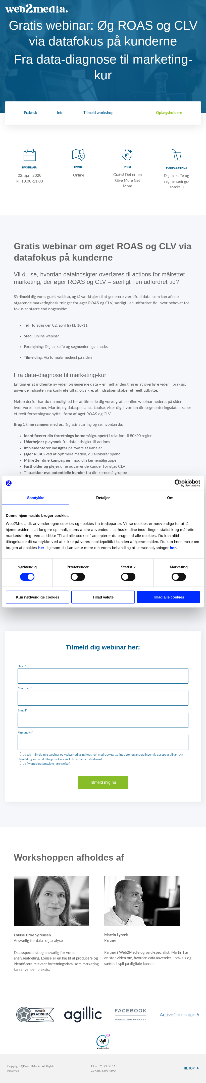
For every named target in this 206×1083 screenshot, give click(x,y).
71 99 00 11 (107, 1066)
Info (60, 113)
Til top (189, 1068)
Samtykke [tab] (35, 498)
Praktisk (30, 113)
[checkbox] (103, 759)
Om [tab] (170, 498)
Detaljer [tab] (103, 498)
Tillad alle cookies (168, 597)
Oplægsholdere (169, 113)
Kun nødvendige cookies (37, 597)
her (41, 547)
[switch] (78, 577)
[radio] (103, 756)
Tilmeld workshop (98, 113)
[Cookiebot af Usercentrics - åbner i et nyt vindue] (178, 483)
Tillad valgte (103, 597)
